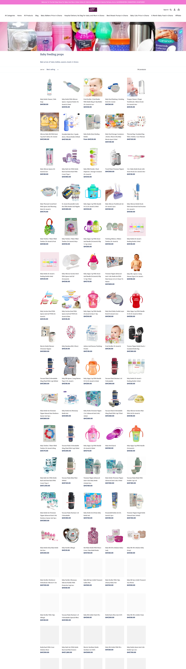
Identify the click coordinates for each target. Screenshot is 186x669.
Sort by (42, 69)
